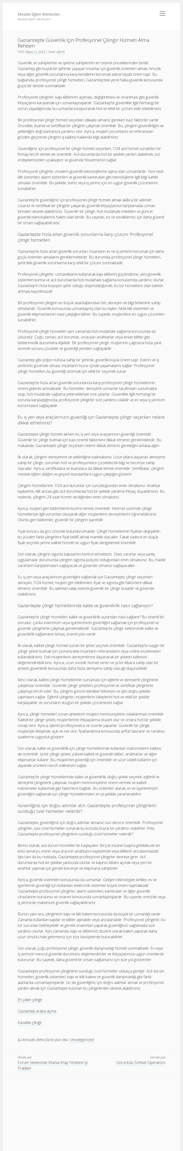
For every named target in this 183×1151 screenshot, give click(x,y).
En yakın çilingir (30, 999)
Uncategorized (82, 1039)
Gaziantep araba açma (37, 1011)
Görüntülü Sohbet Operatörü (140, 1062)
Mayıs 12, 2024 (35, 52)
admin (61, 52)
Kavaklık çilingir (30, 1022)
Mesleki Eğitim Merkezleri (39, 14)
